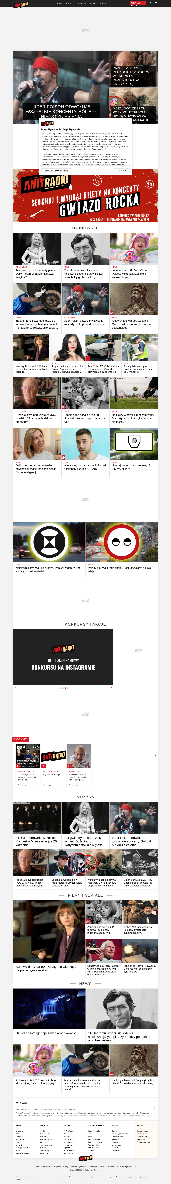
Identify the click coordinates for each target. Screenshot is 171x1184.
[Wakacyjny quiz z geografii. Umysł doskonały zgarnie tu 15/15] (86, 444)
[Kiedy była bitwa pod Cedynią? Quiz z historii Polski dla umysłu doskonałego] (134, 299)
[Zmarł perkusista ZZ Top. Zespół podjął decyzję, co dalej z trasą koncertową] (140, 862)
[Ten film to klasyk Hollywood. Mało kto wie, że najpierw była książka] (140, 951)
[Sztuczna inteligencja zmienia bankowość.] (49, 1009)
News (66, 267)
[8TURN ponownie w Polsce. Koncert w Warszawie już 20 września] (37, 818)
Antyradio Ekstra (51, 771)
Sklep (140, 1126)
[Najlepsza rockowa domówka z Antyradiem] (63, 657)
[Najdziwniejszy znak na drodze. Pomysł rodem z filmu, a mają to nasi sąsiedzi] (49, 542)
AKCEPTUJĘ (121, 171)
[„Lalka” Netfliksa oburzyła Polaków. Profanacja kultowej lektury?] (140, 912)
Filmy (18, 363)
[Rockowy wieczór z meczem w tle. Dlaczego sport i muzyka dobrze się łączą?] (134, 393)
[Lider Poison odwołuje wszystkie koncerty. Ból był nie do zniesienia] (61, 87)
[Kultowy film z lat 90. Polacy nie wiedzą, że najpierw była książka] (31, 347)
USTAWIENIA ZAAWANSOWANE (56, 171)
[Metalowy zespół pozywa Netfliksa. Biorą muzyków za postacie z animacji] (133, 106)
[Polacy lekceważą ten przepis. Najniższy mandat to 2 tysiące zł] (140, 347)
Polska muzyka (96, 1126)
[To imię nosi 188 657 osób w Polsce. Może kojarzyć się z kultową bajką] (134, 249)
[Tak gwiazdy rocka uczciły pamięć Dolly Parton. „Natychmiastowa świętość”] (37, 249)
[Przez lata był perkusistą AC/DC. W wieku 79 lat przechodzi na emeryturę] (37, 393)
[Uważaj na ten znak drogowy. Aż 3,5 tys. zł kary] (134, 444)
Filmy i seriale (85, 895)
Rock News (21, 267)
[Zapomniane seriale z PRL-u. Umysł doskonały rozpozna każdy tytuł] (86, 393)
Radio (115, 1126)
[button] (59, 688)
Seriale (68, 412)
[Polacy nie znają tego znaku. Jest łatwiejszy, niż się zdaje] (122, 542)
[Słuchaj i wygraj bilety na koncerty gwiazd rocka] (85, 195)
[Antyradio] (21, 5)
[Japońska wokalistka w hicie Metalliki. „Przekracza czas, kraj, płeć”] (67, 862)
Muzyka (85, 797)
